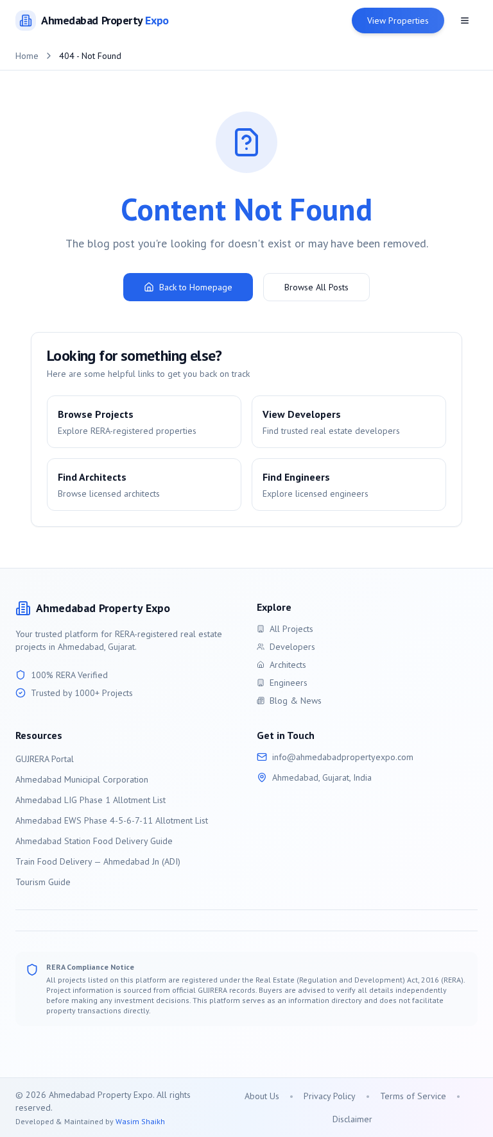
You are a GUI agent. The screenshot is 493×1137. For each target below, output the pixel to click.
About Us (262, 1096)
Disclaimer (352, 1119)
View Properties (398, 20)
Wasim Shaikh (140, 1121)
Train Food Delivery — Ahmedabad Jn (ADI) (97, 861)
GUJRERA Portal (44, 759)
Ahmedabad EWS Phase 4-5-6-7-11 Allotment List (111, 820)
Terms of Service (413, 1096)
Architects (288, 664)
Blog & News (296, 700)
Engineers (288, 682)
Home (27, 56)
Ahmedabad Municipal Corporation (81, 779)
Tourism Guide (43, 882)
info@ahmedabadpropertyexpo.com (342, 757)
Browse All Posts (316, 287)
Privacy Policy (330, 1096)
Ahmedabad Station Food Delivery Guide (94, 841)
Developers (292, 646)
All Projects (291, 629)
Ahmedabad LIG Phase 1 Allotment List (90, 800)
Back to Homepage (195, 287)
